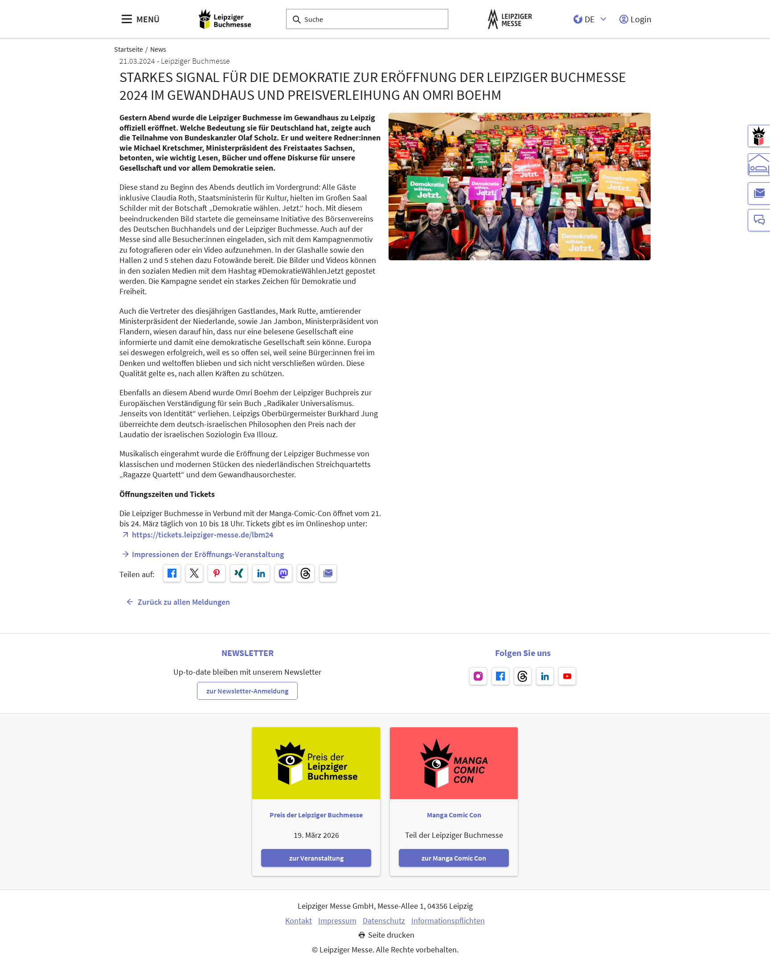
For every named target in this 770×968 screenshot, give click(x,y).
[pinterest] (216, 573)
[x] (194, 573)
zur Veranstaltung (316, 857)
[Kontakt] (759, 220)
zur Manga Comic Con (454, 857)
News (158, 49)
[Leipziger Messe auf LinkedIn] (545, 676)
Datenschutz (384, 921)
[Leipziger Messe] (510, 19)
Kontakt (298, 921)
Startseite (128, 49)
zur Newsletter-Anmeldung (247, 690)
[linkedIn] (261, 573)
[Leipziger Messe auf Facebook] (500, 676)
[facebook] (172, 573)
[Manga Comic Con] (759, 136)
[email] (328, 573)
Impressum (337, 921)
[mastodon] (283, 573)
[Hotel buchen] (759, 164)
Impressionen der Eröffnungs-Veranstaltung (208, 554)
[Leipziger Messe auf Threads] (523, 676)
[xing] (239, 573)
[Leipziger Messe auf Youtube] (567, 676)
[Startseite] (224, 19)
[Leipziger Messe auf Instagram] (478, 676)
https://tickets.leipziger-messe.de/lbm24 (202, 534)
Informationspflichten (448, 921)
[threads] (306, 573)
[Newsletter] (759, 193)
